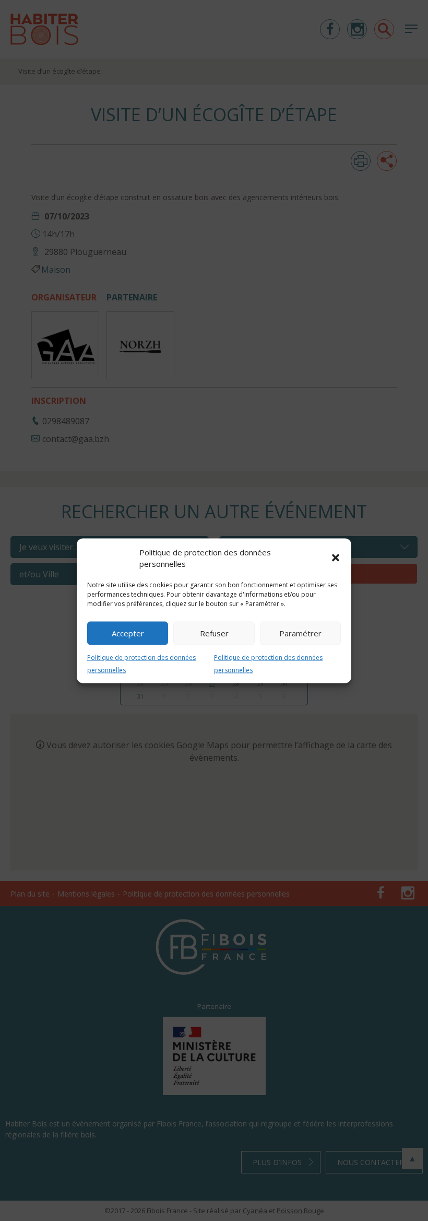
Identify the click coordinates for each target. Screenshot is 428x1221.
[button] (335, 558)
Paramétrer (300, 633)
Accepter (128, 633)
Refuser (214, 633)
